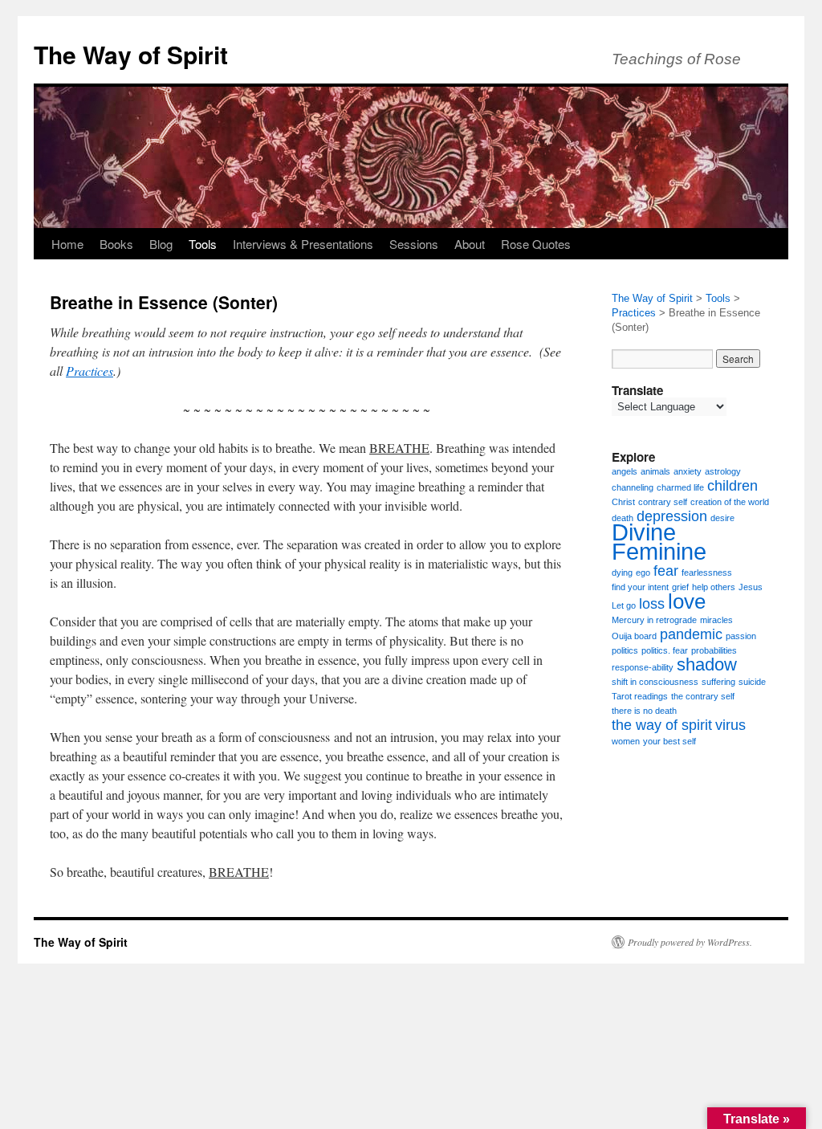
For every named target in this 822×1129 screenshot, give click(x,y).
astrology (723, 471)
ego (643, 572)
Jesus (751, 587)
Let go (624, 605)
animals (655, 471)
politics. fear (664, 650)
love (687, 601)
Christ (623, 502)
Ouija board (634, 636)
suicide (752, 682)
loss (652, 604)
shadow (707, 664)
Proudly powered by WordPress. (690, 941)
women (626, 741)
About (469, 243)
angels (624, 471)
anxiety (687, 471)
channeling (632, 487)
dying (622, 572)
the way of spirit (662, 725)
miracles (716, 620)
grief (680, 587)
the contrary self (703, 696)
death (622, 518)
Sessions (413, 243)
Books (116, 243)
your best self (669, 741)
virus (730, 725)
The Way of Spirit (131, 54)
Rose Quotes (536, 243)
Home (67, 243)
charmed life (680, 487)
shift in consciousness (655, 682)
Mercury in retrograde (654, 620)
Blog (161, 243)
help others (713, 587)
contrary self (662, 502)
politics (625, 650)
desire (722, 518)
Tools (203, 243)
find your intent (640, 587)
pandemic (691, 634)
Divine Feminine (659, 541)
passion (741, 636)
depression (672, 516)
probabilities (714, 650)
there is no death (644, 710)
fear (665, 571)
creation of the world (729, 502)
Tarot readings (640, 696)
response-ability (642, 667)
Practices (89, 370)
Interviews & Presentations (303, 243)
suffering (718, 682)
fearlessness (707, 572)
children (732, 486)
